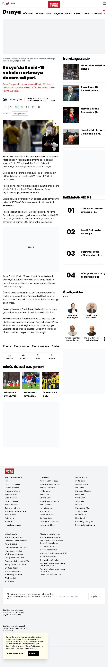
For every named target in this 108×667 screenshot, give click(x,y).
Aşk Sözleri (79, 487)
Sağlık (77, 13)
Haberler (6, 58)
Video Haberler (11, 534)
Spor (48, 13)
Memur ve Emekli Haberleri (16, 511)
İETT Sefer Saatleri (47, 546)
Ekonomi (39, 13)
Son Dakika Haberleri (13, 477)
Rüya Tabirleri (11, 544)
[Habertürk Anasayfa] (54, 4)
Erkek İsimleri (10, 578)
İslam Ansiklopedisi (13, 551)
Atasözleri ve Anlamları (50, 534)
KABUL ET (33, 653)
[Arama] (3, 3)
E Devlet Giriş (45, 498)
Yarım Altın (79, 501)
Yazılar (86, 13)
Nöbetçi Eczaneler (47, 487)
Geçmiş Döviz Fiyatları (49, 560)
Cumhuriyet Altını (82, 508)
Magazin (58, 13)
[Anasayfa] (9, 471)
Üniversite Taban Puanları (16, 541)
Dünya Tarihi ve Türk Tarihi (16, 547)
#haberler (57, 346)
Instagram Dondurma (49, 521)
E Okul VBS (44, 494)
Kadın (68, 13)
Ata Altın (78, 504)
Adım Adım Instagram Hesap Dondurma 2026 (52, 564)
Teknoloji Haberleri (12, 508)
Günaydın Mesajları (83, 491)
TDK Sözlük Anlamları (14, 537)
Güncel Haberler (12, 487)
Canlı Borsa (45, 477)
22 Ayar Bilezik (81, 511)
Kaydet (94, 596)
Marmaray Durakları (13, 574)
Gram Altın (79, 494)
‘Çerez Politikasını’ (32, 646)
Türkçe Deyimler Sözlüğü (50, 537)
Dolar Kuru (9, 518)
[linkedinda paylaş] (16, 107)
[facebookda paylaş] (5, 107)
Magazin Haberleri (13, 491)
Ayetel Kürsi (80, 481)
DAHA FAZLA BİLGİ (15, 653)
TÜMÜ (65, 297)
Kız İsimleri (9, 581)
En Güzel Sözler (11, 568)
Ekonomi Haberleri (12, 484)
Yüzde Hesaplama (48, 556)
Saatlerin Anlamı (82, 484)
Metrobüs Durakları (13, 571)
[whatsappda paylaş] (22, 107)
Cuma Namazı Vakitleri (50, 484)
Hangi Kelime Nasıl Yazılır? (16, 564)
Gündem (27, 13)
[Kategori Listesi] (104, 3)
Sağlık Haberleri (11, 501)
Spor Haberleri (11, 494)
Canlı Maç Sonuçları (84, 521)
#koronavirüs (21, 346)
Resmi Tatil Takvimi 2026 (50, 574)
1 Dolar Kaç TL (81, 515)
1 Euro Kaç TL (80, 518)
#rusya (7, 346)
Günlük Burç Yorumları (49, 501)
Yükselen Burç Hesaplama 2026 (53, 553)
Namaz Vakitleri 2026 (49, 481)
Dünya (12, 11)
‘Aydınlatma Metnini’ (14, 648)
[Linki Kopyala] (39, 107)
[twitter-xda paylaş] (10, 107)
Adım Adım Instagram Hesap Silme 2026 (52, 570)
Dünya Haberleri (12, 498)
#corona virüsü (40, 346)
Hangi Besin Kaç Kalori (14, 558)
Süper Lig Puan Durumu (85, 525)
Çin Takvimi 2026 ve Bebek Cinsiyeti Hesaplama (51, 542)
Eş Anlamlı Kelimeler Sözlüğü (17, 561)
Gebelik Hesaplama (48, 550)
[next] (57, 385)
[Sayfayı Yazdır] (33, 107)
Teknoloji (97, 13)
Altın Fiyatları (10, 515)
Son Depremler (46, 504)
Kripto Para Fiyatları (13, 525)
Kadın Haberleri (11, 504)
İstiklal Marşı (45, 491)
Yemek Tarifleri (81, 477)
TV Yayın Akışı (46, 518)
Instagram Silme (47, 525)
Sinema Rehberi (47, 515)
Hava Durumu (46, 508)
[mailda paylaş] (27, 107)
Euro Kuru (9, 521)
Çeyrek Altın (80, 498)
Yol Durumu (45, 511)
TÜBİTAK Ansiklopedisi (14, 554)
